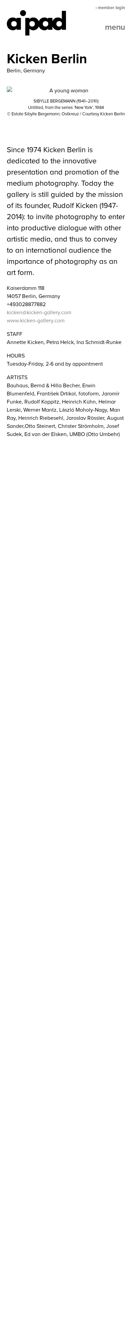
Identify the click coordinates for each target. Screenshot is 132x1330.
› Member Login (110, 8)
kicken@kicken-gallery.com (39, 312)
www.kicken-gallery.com (36, 320)
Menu (115, 27)
